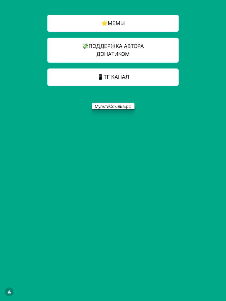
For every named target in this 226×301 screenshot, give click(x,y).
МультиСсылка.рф (113, 106)
